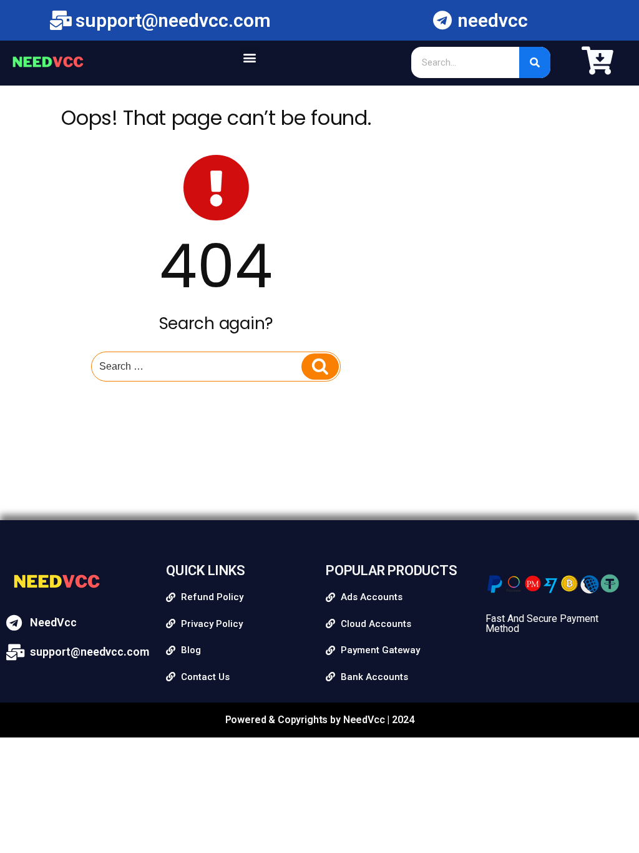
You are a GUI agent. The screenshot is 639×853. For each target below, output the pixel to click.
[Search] (534, 62)
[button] (250, 57)
